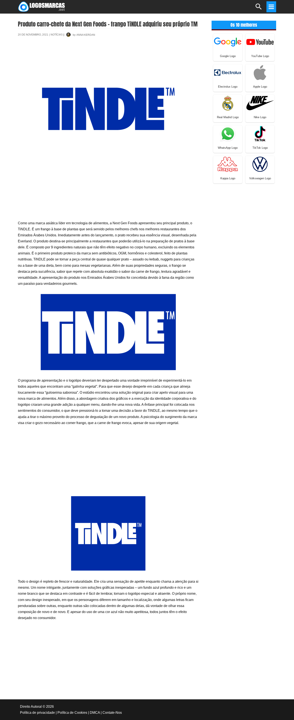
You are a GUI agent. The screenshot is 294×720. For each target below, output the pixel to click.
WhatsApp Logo (228, 147)
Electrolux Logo (227, 86)
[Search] (258, 8)
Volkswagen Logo (260, 178)
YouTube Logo (260, 56)
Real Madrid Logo (228, 117)
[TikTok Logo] (260, 133)
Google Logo (228, 56)
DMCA (95, 712)
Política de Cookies (72, 712)
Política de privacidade (37, 712)
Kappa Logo (227, 178)
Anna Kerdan (85, 34)
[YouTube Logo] (260, 41)
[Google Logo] (227, 41)
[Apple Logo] (260, 72)
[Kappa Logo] (227, 164)
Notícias (57, 34)
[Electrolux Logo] (227, 72)
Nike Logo (260, 117)
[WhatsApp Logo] (227, 133)
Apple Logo (260, 86)
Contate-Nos (112, 712)
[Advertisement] (108, 55)
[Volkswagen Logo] (260, 164)
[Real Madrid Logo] (227, 103)
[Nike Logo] (260, 103)
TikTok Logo (260, 147)
